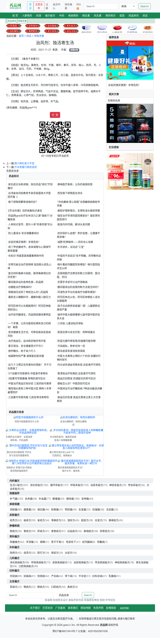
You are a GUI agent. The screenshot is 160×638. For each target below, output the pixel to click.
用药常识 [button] (110, 15)
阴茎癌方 (105, 531)
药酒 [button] (38, 15)
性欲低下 (71, 542)
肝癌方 (41, 531)
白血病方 (72, 531)
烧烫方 (27, 552)
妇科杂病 (97, 576)
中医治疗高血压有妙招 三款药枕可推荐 (29, 383)
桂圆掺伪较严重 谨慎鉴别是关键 (26, 356)
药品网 (104, 625)
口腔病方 (56, 587)
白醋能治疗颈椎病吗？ (20, 287)
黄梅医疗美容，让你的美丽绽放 (75, 184)
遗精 (42, 542)
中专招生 (110, 600)
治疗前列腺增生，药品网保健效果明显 (29, 314)
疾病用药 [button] (73, 15)
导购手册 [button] (22, 20)
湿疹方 (71, 520)
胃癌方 (27, 531)
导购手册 (39, 36)
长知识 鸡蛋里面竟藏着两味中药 (26, 255)
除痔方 (13, 552)
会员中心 (56, 6)
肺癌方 (13, 531)
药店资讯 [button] (12, 20)
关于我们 (35, 608)
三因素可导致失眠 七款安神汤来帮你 (28, 397)
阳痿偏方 (15, 542)
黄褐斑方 (114, 520)
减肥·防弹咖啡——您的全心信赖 (75, 242)
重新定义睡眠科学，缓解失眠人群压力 (29, 297)
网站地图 (86, 608)
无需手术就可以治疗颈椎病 (73, 282)
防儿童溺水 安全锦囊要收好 (23, 233)
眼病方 (41, 587)
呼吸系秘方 (76, 485)
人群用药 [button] (27, 15)
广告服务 (60, 608)
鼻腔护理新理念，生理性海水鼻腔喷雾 (79, 210)
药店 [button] (145, 15)
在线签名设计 (60, 600)
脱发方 (85, 520)
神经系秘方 (115, 485)
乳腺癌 (112, 576)
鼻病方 (71, 587)
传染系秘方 (134, 485)
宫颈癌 (41, 576)
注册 (47, 6)
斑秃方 (13, 520)
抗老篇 (28, 498)
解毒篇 (56, 498)
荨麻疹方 (56, 520)
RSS (78, 4)
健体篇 (70, 498)
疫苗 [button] (122, 15)
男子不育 (56, 542)
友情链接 (111, 608)
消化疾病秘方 (17, 562)
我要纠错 (74, 50)
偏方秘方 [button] (50, 15)
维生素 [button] (86, 15)
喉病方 (27, 587)
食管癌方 (56, 531)
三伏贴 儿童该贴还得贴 (70, 323)
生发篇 (82, 509)
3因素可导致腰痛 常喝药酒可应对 (26, 378)
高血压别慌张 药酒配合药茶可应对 (77, 378)
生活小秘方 (16, 485)
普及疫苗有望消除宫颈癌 (71, 351)
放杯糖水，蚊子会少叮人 (22, 351)
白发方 (98, 520)
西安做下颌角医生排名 (70, 193)
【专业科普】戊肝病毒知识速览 (25, 210)
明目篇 (68, 509)
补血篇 (42, 498)
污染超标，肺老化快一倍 (71, 346)
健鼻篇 (27, 509)
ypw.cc (67, 625)
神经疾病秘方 (122, 562)
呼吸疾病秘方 (38, 562)
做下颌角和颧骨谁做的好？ (23, 202)
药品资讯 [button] (134, 15)
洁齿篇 (110, 509)
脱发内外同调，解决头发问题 (74, 224)
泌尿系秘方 (96, 485)
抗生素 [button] (97, 15)
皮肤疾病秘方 (59, 562)
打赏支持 (48, 608)
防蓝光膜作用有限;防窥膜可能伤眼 (77, 341)
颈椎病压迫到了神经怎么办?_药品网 (28, 292)
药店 (28, 36)
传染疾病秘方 (102, 562)
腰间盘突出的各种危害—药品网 (25, 282)
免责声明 (98, 608)
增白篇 (41, 509)
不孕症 (82, 576)
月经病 (13, 576)
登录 (30, 6)
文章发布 (39, 6)
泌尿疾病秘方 (81, 562)
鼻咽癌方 (89, 531)
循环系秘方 (56, 485)
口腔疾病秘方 (26, 566)
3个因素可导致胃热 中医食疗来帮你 (28, 373)
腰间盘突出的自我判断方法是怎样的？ (79, 287)
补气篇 (13, 498)
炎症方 (68, 552)
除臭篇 (55, 509)
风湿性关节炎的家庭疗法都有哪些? (77, 292)
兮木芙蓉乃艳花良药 (25, 167)
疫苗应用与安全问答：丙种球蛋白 (76, 332)
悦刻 (102, 600)
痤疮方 (27, 520)
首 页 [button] (15, 15)
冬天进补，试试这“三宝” (71, 247)
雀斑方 (41, 520)
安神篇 (85, 498)
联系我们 (73, 608)
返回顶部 (124, 608)
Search (144, 6)
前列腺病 (87, 542)
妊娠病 (27, 576)
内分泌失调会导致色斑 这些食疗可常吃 (79, 364)
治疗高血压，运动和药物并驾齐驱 (27, 341)
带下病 (68, 576)
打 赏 (55, 115)
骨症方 (55, 552)
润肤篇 (13, 509)
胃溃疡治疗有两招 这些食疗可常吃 (77, 373)
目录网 (48, 600)
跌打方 (41, 552)
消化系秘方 (36, 485)
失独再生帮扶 (91, 600)
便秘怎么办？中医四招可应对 (74, 383)
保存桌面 (68, 6)
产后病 (55, 576)
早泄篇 (30, 542)
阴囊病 (101, 542)
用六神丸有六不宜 (24, 163)
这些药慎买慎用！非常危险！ (24, 242)
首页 (21, 36)
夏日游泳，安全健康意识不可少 (25, 346)
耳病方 (13, 587)
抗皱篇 (96, 509)
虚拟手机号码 (75, 600)
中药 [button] (61, 15)
